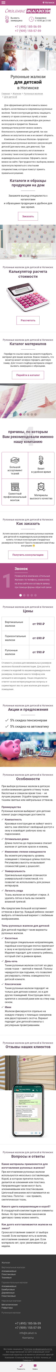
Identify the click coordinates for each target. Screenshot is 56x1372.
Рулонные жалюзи (11, 1312)
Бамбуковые (8, 1289)
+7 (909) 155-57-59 (28, 31)
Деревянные (8, 1292)
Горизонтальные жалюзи (15, 1282)
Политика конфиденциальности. (37, 1349)
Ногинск (49, 2)
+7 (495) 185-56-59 (28, 26)
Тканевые (7, 1277)
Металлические (10, 1304)
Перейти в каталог (28, 375)
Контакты (28, 1337)
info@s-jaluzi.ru (28, 1333)
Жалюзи (6, 1262)
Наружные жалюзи (11, 1301)
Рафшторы (7, 1307)
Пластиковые (9, 1274)
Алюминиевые (9, 1271)
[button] (20, 256)
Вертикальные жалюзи (13, 1267)
